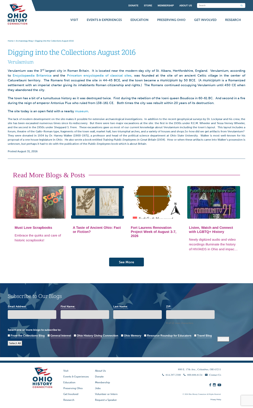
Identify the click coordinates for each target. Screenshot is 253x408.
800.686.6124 (194, 374)
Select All (15, 343)
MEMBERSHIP (166, 5)
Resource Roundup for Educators (169, 335)
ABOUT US (185, 5)
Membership (102, 382)
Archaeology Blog (24, 41)
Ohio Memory (132, 335)
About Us (100, 370)
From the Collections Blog (28, 335)
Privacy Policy (215, 400)
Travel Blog (204, 335)
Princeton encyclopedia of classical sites (99, 75)
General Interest (60, 335)
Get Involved (205, 20)
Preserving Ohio (171, 20)
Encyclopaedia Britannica (32, 75)
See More (126, 262)
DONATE (133, 5)
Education (139, 20)
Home (11, 41)
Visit (74, 20)
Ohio (190, 394)
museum (81, 111)
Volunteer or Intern (106, 394)
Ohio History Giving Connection (97, 335)
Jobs (98, 388)
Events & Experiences (104, 20)
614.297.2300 (173, 374)
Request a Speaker (106, 399)
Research (233, 20)
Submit (223, 339)
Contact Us (215, 374)
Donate (99, 376)
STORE (148, 5)
